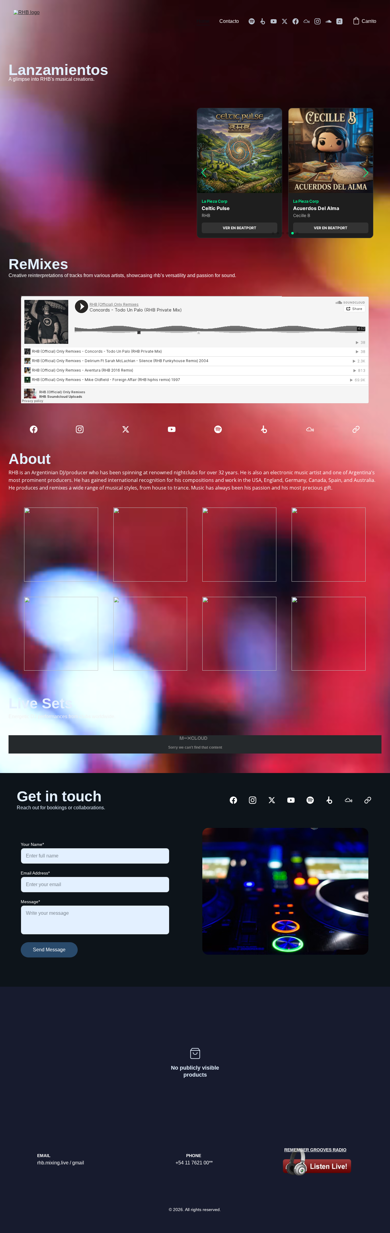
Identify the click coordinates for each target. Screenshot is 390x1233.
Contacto (229, 21)
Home (203, 21)
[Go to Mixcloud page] (308, 21)
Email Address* (35, 873)
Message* (30, 901)
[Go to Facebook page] (297, 21)
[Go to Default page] (356, 429)
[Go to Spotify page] (254, 21)
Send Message (49, 949)
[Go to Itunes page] (339, 21)
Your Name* (32, 844)
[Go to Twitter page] (287, 21)
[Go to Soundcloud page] (330, 21)
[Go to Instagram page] (319, 21)
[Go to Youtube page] (276, 21)
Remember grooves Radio (315, 1149)
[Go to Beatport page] (265, 21)
